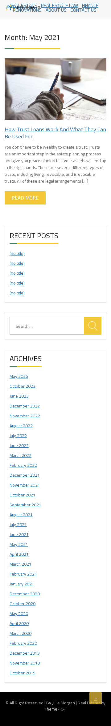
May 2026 (19, 376)
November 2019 (25, 663)
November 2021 (25, 485)
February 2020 (23, 643)
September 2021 (25, 505)
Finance (90, 5)
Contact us (84, 10)
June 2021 (19, 534)
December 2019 (25, 653)
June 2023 (19, 396)
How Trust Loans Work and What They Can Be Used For (55, 132)
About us (56, 10)
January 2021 (22, 584)
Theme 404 (55, 709)
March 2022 (20, 455)
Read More (25, 197)
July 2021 (18, 525)
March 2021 (20, 564)
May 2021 (19, 544)
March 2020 (20, 633)
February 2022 (23, 465)
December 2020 (25, 594)
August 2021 (21, 515)
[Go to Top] (95, 698)
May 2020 (19, 614)
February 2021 (23, 574)
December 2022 (25, 406)
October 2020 (22, 604)
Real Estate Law (59, 5)
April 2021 (19, 554)
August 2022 (21, 426)
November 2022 (25, 416)
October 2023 (22, 386)
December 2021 (25, 475)
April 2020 (19, 623)
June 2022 (19, 445)
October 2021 (22, 495)
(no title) (17, 253)
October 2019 (22, 673)
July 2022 (18, 436)
